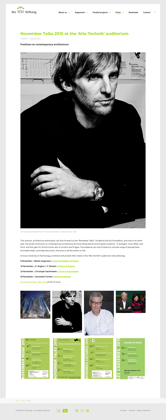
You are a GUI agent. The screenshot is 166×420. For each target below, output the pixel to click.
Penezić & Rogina (66, 266)
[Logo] (26, 10)
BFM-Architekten (63, 276)
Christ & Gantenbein (69, 271)
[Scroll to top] (163, 417)
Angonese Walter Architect (66, 261)
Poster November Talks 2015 (33, 282)
